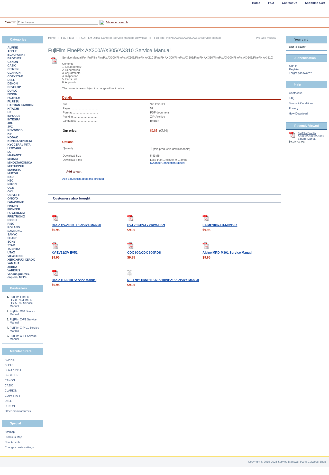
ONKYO (12, 198)
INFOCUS (13, 115)
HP (9, 112)
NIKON (12, 184)
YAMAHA (13, 263)
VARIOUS (13, 270)
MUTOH (12, 173)
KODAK (12, 137)
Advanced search (117, 22)
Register (294, 69)
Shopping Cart (315, 2)
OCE (10, 187)
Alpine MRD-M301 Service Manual (227, 252)
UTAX (11, 252)
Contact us (296, 92)
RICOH (12, 220)
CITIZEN (13, 69)
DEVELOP (14, 87)
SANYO (12, 234)
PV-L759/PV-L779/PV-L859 (146, 225)
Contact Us (289, 2)
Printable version (266, 37)
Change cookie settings (19, 447)
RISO (10, 223)
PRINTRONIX (16, 216)
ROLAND (13, 227)
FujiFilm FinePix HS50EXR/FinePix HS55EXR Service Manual (21, 301)
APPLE (12, 51)
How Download (298, 113)
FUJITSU (13, 101)
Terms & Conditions (301, 103)
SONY (11, 241)
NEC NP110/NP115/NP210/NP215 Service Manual (163, 280)
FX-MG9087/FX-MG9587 (220, 225)
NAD (10, 176)
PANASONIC (15, 202)
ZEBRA (12, 266)
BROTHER (14, 58)
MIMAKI (12, 158)
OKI (10, 191)
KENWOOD (15, 130)
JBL (10, 123)
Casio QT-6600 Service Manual (74, 280)
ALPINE (12, 47)
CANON (12, 61)
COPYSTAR (15, 76)
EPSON (12, 94)
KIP (9, 133)
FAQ (292, 98)
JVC (10, 126)
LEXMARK (14, 148)
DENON (12, 83)
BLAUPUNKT (16, 54)
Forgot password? (300, 72)
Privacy (293, 108)
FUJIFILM (67, 37)
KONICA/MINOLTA (19, 140)
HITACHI (13, 108)
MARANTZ (14, 155)
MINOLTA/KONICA (19, 162)
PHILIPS (12, 205)
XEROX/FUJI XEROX (21, 259)
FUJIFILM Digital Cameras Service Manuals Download (113, 37)
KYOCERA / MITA (19, 144)
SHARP (12, 238)
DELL (11, 79)
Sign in (293, 65)
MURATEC (14, 169)
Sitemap (10, 431)
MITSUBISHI (15, 166)
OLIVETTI (13, 194)
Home (52, 37)
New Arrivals (12, 442)
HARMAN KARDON (20, 105)
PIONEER (13, 209)
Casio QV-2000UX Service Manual (76, 225)
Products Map (13, 437)
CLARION (14, 72)
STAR (11, 245)
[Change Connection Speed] (167, 162)
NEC (10, 180)
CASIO (11, 65)
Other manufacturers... (19, 411)
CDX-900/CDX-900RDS (144, 252)
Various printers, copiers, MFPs (18, 275)
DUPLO (12, 90)
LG (9, 151)
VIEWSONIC (15, 256)
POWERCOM (16, 212)
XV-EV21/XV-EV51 (65, 252)
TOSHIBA (13, 248)
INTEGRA (13, 119)
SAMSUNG (14, 230)
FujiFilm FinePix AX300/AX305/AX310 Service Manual (311, 136)
